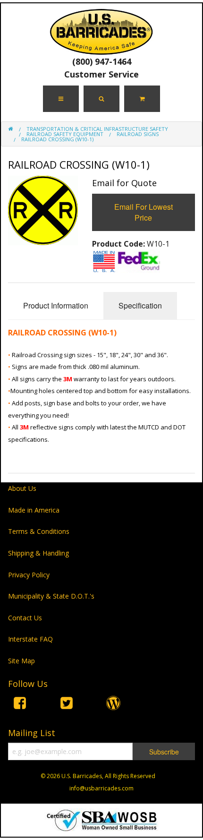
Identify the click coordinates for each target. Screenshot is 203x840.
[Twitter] (66, 704)
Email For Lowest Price (143, 212)
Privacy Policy (29, 574)
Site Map (21, 660)
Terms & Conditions (38, 531)
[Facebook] (20, 704)
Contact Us (25, 617)
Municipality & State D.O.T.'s (51, 595)
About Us (22, 488)
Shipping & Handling (38, 553)
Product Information (55, 305)
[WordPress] (113, 704)
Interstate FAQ (30, 638)
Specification (140, 305)
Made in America (33, 510)
